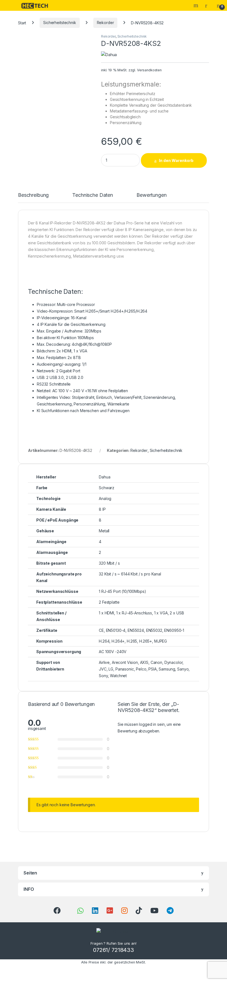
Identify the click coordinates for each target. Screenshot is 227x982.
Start (22, 22)
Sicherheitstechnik (59, 22)
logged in (147, 724)
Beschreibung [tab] (33, 195)
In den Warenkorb (176, 160)
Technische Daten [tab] (92, 195)
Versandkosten (149, 70)
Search (197, 5)
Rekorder (105, 22)
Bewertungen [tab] (151, 195)
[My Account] (208, 5)
